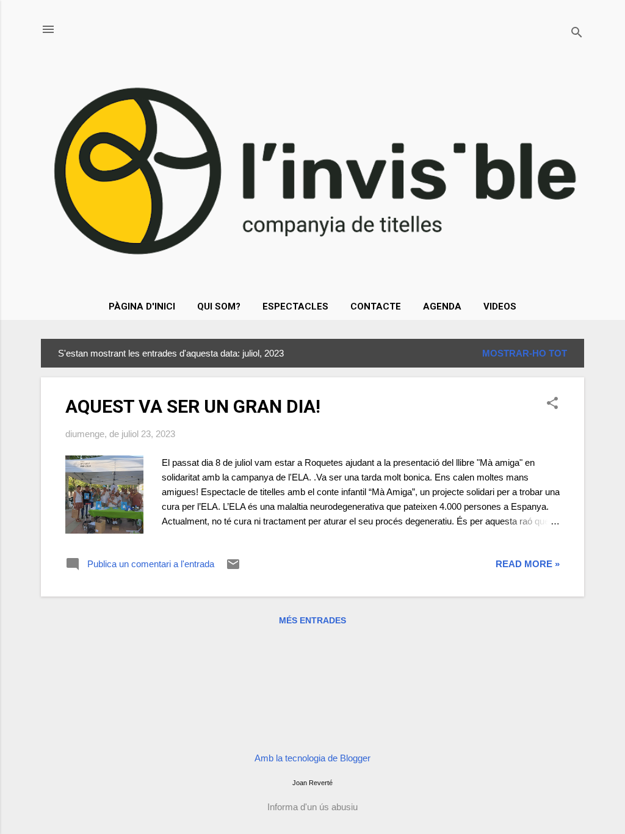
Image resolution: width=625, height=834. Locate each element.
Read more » (528, 564)
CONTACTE (375, 306)
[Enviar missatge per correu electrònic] (233, 568)
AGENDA (442, 306)
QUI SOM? (218, 306)
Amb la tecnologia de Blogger (312, 758)
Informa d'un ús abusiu (312, 807)
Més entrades (312, 620)
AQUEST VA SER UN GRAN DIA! (192, 406)
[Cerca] (576, 33)
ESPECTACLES (295, 306)
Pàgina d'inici (142, 306)
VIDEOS (499, 306)
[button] (552, 404)
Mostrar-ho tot (524, 353)
